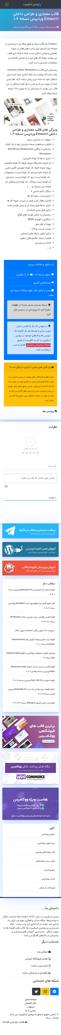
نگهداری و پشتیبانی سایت (35, 973)
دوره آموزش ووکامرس (46, 843)
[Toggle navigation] (7, 4)
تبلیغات (30, 1007)
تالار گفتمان (30, 1003)
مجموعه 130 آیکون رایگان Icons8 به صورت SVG (35, 630)
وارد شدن (52, 466)
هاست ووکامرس (48, 879)
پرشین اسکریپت (31, 4)
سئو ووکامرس (49, 870)
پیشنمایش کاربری (42, 283)
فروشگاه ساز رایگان (47, 888)
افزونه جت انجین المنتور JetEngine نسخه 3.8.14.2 (34, 703)
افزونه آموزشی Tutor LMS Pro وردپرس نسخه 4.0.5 (34, 680)
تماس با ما (30, 1011)
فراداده (5, 1022)
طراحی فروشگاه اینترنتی (36, 959)
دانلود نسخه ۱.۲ (42, 275)
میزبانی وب (42, 952)
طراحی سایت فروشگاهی (45, 861)
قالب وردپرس (43, 27)
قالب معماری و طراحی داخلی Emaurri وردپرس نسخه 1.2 (36, 16)
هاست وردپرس (17, 1022)
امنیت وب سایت (39, 966)
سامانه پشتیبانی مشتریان (38, 345)
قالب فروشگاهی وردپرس (45, 852)
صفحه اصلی (30, 1000)
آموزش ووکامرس (48, 834)
